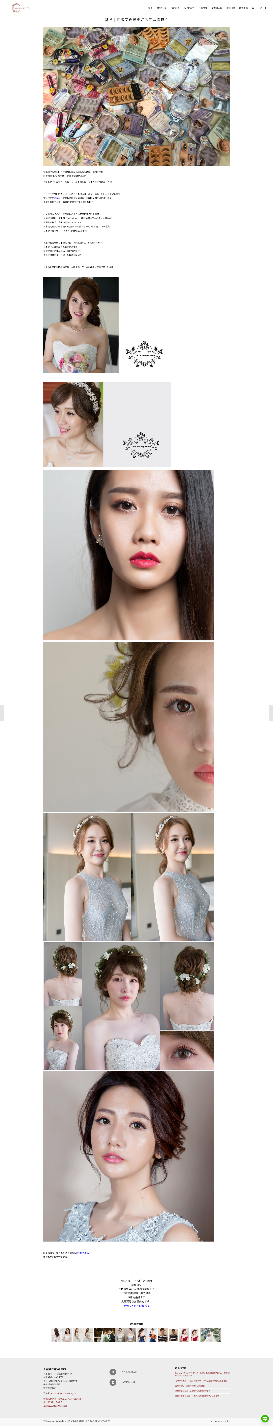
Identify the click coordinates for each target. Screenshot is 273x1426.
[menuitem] (150, 8)
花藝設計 (77, 1398)
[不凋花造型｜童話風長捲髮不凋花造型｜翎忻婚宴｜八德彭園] (83, 1335)
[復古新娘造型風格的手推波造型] (189, 1335)
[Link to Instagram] (261, 8)
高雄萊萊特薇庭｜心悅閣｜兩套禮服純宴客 (192, 1391)
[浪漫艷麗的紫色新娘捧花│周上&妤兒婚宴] (271, 713)
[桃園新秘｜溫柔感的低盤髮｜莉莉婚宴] (210, 1335)
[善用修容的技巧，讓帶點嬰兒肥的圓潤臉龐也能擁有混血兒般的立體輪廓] (61, 1335)
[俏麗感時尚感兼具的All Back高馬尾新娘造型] (146, 1335)
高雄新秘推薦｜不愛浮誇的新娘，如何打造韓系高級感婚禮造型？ (202, 1380)
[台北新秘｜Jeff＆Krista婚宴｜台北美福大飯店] (104, 1335)
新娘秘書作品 (49, 1398)
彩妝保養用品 (82, 1252)
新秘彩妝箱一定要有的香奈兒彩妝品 (190, 1386)
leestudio (225, 1420)
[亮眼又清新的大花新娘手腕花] (2, 713)
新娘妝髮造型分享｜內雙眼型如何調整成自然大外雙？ (197, 1396)
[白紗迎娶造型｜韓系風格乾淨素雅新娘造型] (125, 1335)
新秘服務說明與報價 (53, 1401)
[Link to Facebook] (265, 8)
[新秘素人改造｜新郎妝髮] (168, 1335)
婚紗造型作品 (64, 1398)
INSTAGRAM (129, 1371)
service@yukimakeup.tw (63, 1393)
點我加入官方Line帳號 (137, 1305)
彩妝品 (57, 197)
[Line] (265, 1418)
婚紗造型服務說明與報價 (55, 1405)
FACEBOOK (128, 1382)
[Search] (253, 8)
